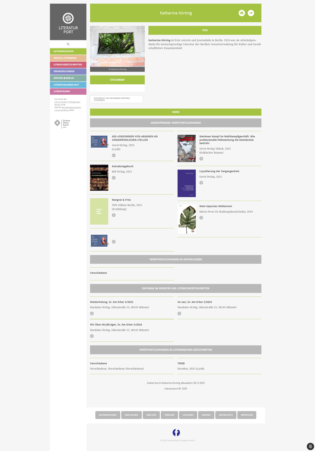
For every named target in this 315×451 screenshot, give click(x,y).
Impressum (247, 414)
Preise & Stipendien (65, 58)
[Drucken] (242, 13)
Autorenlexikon (63, 51)
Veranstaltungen (64, 71)
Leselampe (188, 414)
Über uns (151, 414)
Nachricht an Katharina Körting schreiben (112, 99)
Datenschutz (226, 414)
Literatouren (62, 91)
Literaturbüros (62, 110)
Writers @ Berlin (64, 78)
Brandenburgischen (71, 107)
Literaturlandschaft (66, 84)
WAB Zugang (131, 414)
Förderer (169, 414)
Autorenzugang (108, 414)
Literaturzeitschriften (68, 64)
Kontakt (206, 414)
